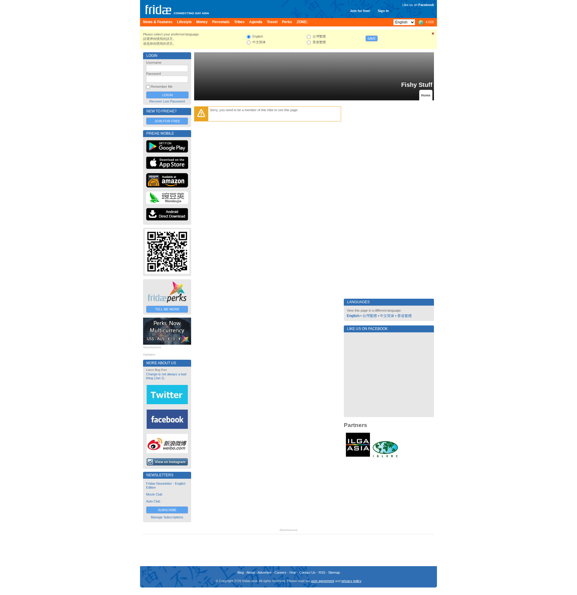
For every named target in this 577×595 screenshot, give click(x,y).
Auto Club (153, 501)
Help (292, 572)
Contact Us (307, 572)
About (250, 572)
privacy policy (351, 581)
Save (372, 38)
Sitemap (334, 572)
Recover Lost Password (167, 101)
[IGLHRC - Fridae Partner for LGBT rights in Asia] (385, 457)
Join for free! (360, 11)
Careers (280, 572)
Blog (240, 572)
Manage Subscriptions (167, 517)
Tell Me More (167, 309)
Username (153, 62)
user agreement (322, 581)
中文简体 (387, 316)
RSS (322, 572)
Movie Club (154, 494)
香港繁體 (404, 316)
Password (153, 73)
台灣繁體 (369, 316)
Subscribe (167, 510)
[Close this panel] (433, 34)
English (353, 316)
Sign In (383, 11)
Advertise (264, 572)
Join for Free (167, 121)
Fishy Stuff (416, 84)
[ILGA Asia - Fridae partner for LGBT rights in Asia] (358, 457)
